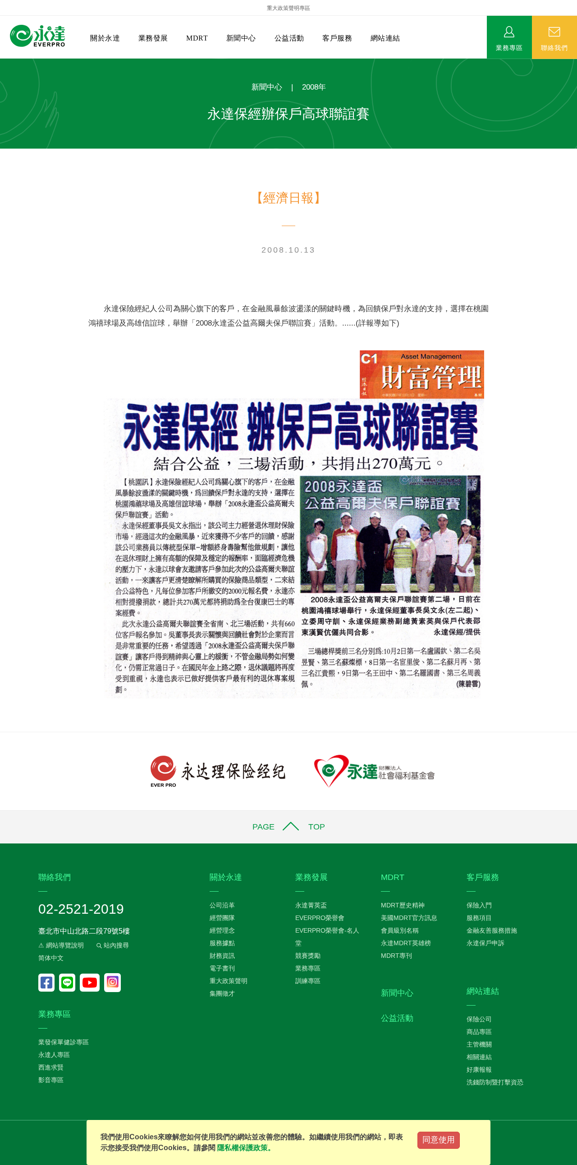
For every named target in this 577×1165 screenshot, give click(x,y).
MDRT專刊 (396, 955)
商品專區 (479, 1031)
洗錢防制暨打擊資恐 (495, 1082)
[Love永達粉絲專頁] (48, 983)
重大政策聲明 (228, 980)
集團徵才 (222, 993)
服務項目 (479, 917)
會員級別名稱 (400, 930)
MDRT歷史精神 (403, 905)
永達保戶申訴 (485, 943)
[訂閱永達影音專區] (92, 983)
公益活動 (289, 38)
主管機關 (479, 1044)
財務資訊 (222, 955)
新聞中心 (241, 38)
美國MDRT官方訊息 (409, 917)
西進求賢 (51, 1067)
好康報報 (479, 1069)
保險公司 (479, 1019)
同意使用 (438, 1139)
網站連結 (385, 38)
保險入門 (479, 905)
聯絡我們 (554, 47)
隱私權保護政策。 (246, 1147)
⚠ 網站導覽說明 (61, 945)
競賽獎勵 (308, 955)
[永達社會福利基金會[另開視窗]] (374, 770)
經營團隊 (222, 917)
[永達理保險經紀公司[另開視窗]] (218, 770)
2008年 (314, 87)
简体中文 (51, 957)
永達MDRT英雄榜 (406, 943)
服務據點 (222, 943)
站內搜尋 (115, 945)
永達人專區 (54, 1054)
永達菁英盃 (311, 905)
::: (2, 63)
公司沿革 (222, 905)
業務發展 (153, 38)
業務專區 (509, 47)
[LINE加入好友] (69, 983)
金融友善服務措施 (492, 930)
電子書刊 (222, 968)
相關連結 (479, 1057)
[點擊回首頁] (37, 36)
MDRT (197, 38)
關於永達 (105, 38)
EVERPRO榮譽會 (319, 917)
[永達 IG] (112, 982)
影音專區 (51, 1079)
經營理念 (222, 930)
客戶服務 (337, 38)
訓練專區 (308, 980)
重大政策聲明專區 (288, 8)
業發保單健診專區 (63, 1042)
